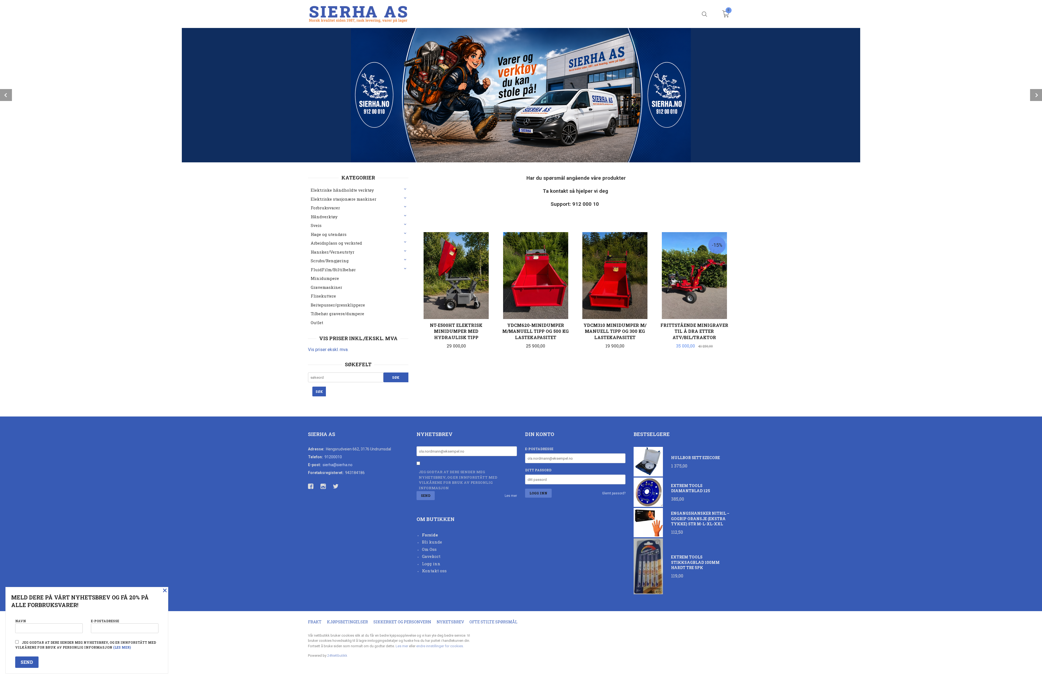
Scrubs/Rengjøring (330, 260)
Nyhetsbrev (450, 621)
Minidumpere (325, 278)
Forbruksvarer (325, 207)
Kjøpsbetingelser (347, 621)
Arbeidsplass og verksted (336, 243)
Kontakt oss (434, 570)
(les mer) (122, 647)
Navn (20, 621)
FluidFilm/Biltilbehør (333, 269)
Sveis (316, 225)
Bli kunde (432, 542)
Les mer (511, 496)
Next (1036, 95)
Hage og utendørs (329, 234)
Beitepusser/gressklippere (338, 305)
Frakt (315, 621)
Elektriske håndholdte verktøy (342, 190)
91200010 (333, 457)
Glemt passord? (613, 493)
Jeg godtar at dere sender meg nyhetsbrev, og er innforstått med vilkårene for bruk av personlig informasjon (458, 479)
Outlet (317, 322)
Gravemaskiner (326, 287)
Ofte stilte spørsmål (493, 621)
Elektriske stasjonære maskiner (343, 199)
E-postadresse (539, 449)
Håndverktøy (324, 216)
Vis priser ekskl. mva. (328, 349)
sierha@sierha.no (337, 465)
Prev (6, 95)
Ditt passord (538, 470)
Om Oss (429, 549)
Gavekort (431, 556)
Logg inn (431, 563)
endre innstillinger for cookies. (440, 646)
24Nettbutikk (337, 655)
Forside (430, 535)
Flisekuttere (323, 296)
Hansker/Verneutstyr (332, 252)
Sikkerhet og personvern (402, 621)
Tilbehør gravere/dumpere (337, 313)
